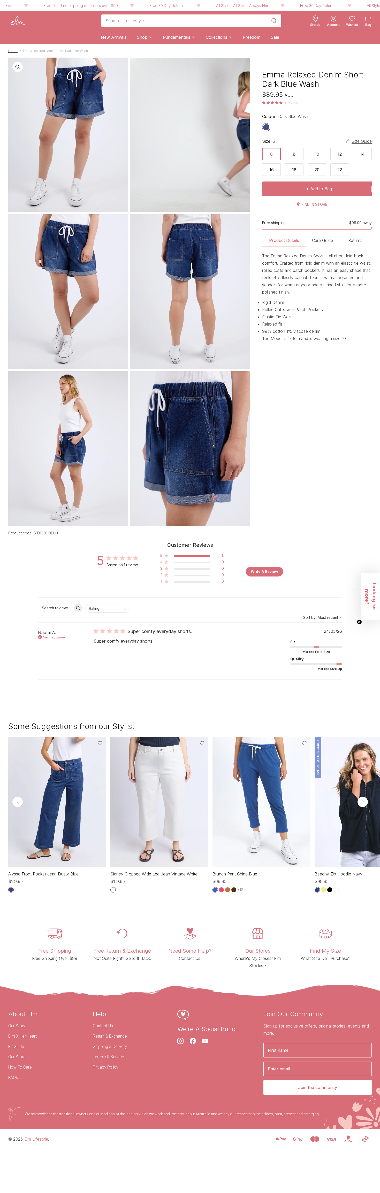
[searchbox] (55, 608)
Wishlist (352, 24)
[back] (17, 802)
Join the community (317, 1087)
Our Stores (18, 1056)
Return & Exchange (110, 1036)
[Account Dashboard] (333, 18)
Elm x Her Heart (22, 1036)
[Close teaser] (359, 622)
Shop (142, 37)
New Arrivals (113, 37)
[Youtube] (205, 1041)
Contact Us (103, 1025)
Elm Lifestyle (36, 1139)
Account (333, 24)
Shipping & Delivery (110, 1046)
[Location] (315, 18)
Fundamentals (176, 37)
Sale (275, 37)
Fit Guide (16, 1046)
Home (13, 51)
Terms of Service (108, 1056)
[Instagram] (180, 1041)
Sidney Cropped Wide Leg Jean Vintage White (153, 873)
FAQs (13, 1077)
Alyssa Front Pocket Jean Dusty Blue (43, 873)
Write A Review (264, 571)
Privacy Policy (105, 1067)
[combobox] (107, 608)
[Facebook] (193, 1041)
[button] (192, 556)
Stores (315, 24)
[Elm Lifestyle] (17, 20)
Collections (216, 37)
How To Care (20, 1067)
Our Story (16, 1025)
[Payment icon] (281, 1139)
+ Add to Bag (319, 188)
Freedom (251, 37)
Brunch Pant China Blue (234, 873)
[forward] (363, 802)
